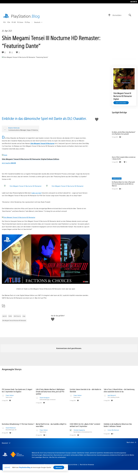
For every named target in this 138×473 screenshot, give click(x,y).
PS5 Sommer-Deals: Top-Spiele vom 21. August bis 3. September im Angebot (17, 390)
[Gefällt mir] (120, 137)
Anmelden (116, 15)
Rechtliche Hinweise (87, 465)
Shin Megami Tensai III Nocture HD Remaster (14, 320)
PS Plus (27, 22)
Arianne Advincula (13, 128)
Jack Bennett (112, 395)
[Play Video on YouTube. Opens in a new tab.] (85, 281)
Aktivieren (59, 467)
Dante (10, 316)
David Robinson (11, 428)
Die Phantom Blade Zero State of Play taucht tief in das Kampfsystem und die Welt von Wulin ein (123, 184)
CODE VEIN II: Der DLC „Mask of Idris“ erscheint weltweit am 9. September (85, 425)
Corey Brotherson (113, 430)
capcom (4, 316)
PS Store (20, 22)
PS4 (8, 22)
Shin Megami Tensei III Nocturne (42, 143)
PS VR (14, 22)
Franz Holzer (10, 395)
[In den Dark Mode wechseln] (109, 15)
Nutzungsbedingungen (52, 465)
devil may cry (17, 316)
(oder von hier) (36, 193)
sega (24, 316)
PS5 (4, 22)
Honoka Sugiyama (79, 430)
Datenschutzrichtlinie (69, 465)
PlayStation (25, 16)
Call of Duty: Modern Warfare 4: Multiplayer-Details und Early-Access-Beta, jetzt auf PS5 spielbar (50, 391)
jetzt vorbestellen (121, 103)
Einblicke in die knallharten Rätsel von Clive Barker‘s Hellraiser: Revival (118, 425)
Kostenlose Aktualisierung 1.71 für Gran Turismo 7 (18, 424)
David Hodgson (44, 397)
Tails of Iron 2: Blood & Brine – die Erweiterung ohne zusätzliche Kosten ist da (119, 390)
